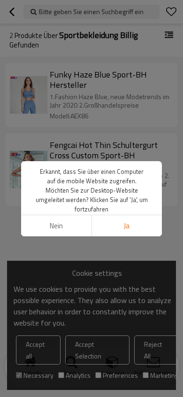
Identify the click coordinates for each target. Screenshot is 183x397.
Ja (127, 225)
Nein (56, 225)
